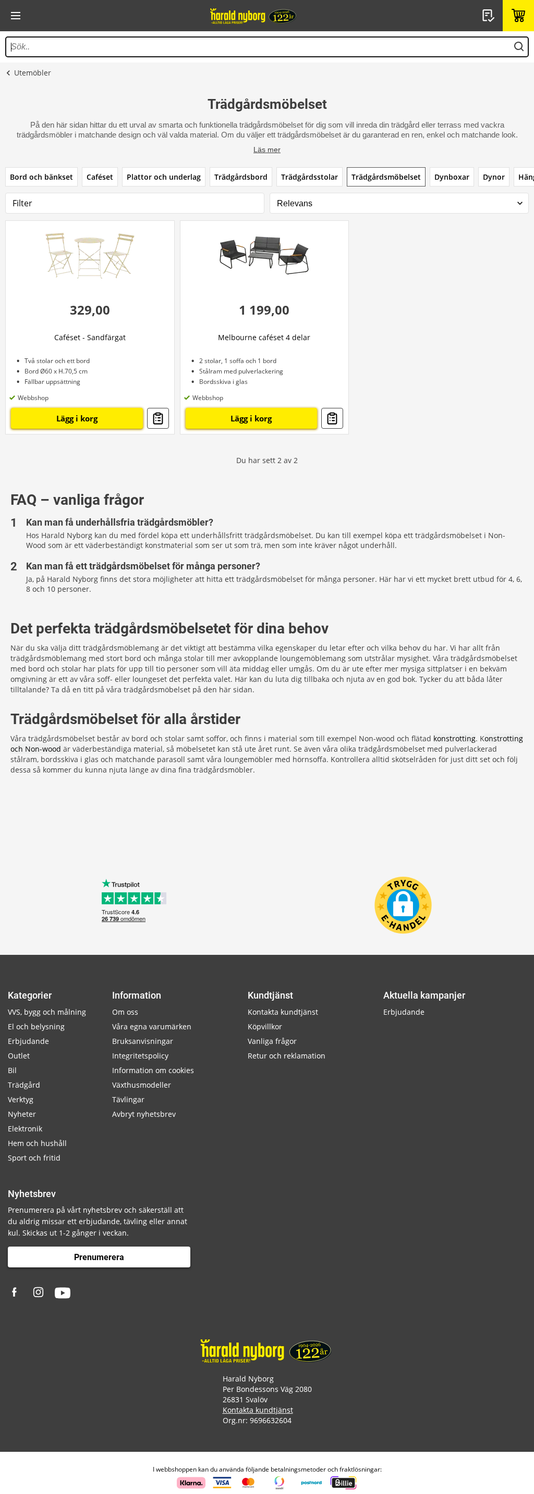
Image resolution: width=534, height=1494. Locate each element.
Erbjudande (28, 1041)
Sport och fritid (34, 1158)
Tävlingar (128, 1099)
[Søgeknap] (518, 47)
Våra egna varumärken (151, 1026)
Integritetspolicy (140, 1056)
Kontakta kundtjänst (283, 1012)
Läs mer (267, 149)
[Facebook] (15, 1293)
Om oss (125, 1012)
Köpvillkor (265, 1026)
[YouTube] (62, 1293)
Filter (22, 203)
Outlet (19, 1056)
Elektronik (25, 1129)
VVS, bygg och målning (47, 1012)
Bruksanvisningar (142, 1041)
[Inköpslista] (490, 15)
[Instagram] (39, 1293)
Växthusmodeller (141, 1085)
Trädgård (24, 1085)
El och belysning (36, 1026)
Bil (12, 1070)
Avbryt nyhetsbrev (144, 1114)
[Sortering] (399, 203)
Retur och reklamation (286, 1056)
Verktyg (20, 1099)
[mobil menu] (15, 15)
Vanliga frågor (272, 1041)
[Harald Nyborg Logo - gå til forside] (254, 15)
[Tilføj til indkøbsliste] (158, 418)
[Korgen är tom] (518, 15)
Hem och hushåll (37, 1143)
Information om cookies (153, 1070)
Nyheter (22, 1114)
